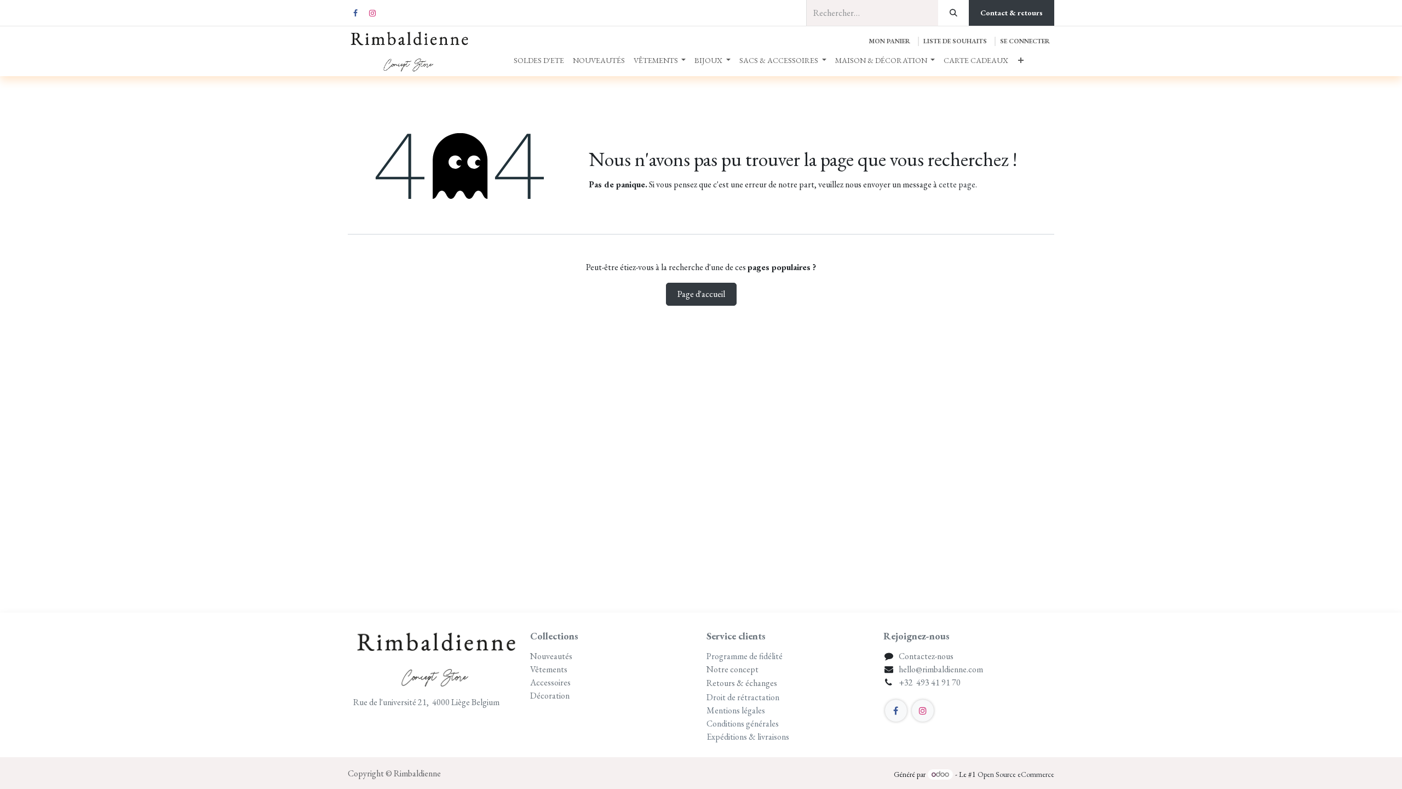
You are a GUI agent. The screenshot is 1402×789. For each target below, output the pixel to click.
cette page (957, 184)
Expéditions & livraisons (748, 736)
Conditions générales (742, 723)
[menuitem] (538, 60)
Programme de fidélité (744, 656)
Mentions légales (735, 710)
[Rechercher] (953, 13)
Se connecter (1025, 41)
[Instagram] (372, 13)
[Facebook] (355, 13)
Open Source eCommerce (1016, 774)
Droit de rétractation (742, 697)
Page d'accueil (701, 294)
